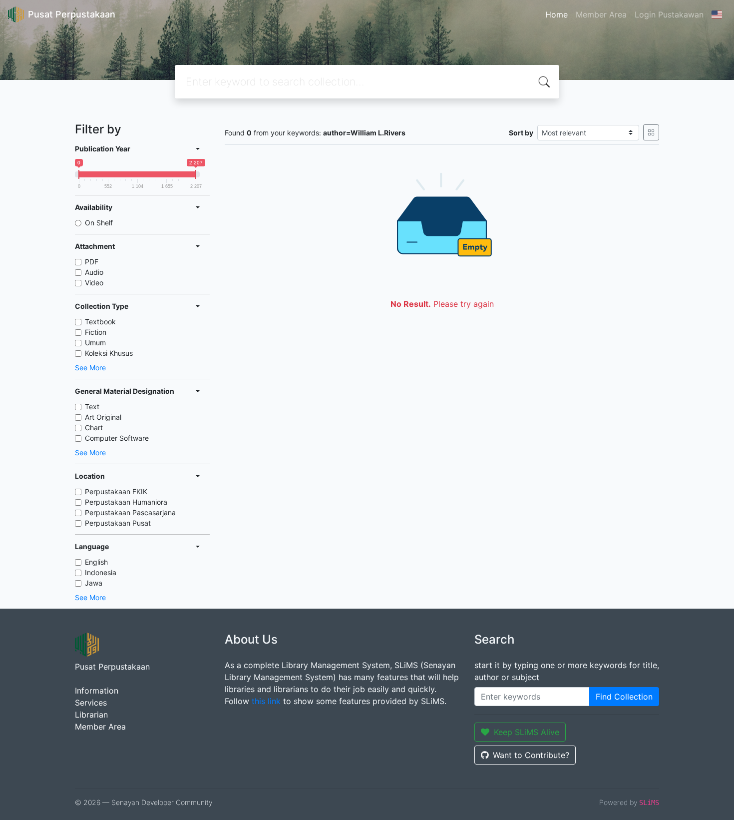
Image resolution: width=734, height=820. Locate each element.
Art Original (103, 417)
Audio (94, 272)
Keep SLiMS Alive (526, 732)
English (96, 562)
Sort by (521, 132)
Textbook (100, 321)
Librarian (91, 715)
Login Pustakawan (669, 14)
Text (92, 406)
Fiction (95, 332)
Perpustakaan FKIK (116, 491)
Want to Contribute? (531, 755)
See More (90, 367)
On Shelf (99, 222)
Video (94, 282)
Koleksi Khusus (109, 353)
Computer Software (117, 438)
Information (96, 691)
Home (556, 14)
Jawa (93, 583)
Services (91, 703)
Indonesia (100, 572)
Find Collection (624, 697)
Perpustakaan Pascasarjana (130, 512)
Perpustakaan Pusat (118, 523)
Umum (95, 342)
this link (266, 701)
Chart (94, 427)
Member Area (601, 14)
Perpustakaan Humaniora (126, 502)
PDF (91, 261)
